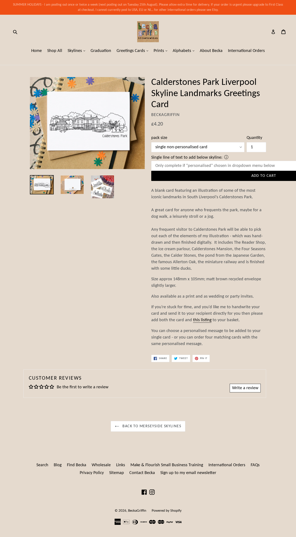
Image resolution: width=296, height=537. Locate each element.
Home (36, 51)
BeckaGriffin (137, 511)
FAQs (255, 465)
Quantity (254, 138)
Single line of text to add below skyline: (186, 157)
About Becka (211, 51)
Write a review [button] (245, 388)
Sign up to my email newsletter (188, 473)
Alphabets (185, 50)
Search (42, 465)
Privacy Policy (92, 473)
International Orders (246, 51)
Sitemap (116, 473)
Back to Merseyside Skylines (151, 426)
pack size (159, 138)
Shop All (54, 51)
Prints (161, 50)
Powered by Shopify (167, 511)
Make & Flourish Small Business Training (166, 465)
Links (120, 465)
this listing (202, 320)
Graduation (101, 51)
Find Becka (76, 465)
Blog (58, 465)
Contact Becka (142, 473)
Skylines (77, 50)
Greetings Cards (133, 50)
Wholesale (101, 465)
